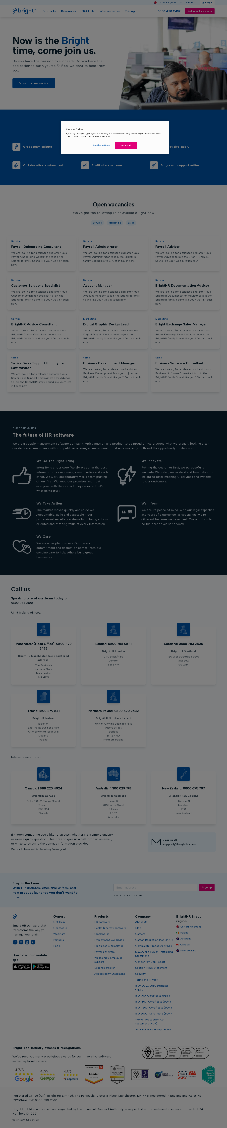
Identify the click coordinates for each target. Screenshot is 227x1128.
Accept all (126, 145)
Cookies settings (101, 145)
